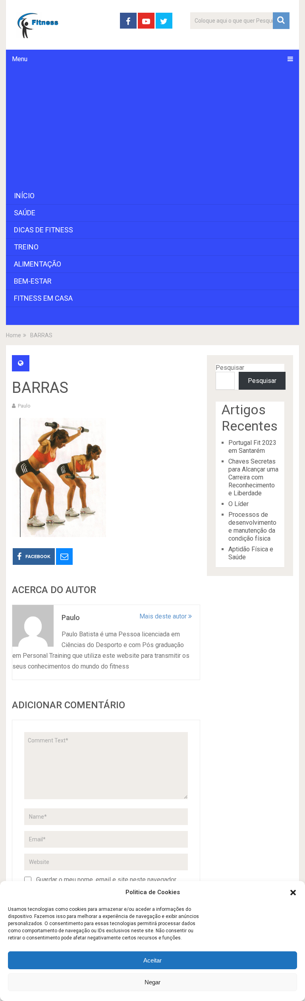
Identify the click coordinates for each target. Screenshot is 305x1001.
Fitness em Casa (43, 298)
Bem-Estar (33, 281)
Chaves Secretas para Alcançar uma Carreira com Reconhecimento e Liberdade (253, 477)
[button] (293, 893)
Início (24, 195)
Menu (19, 59)
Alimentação (37, 264)
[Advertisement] (152, 128)
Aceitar (152, 960)
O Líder (238, 504)
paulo (24, 406)
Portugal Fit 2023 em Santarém (252, 446)
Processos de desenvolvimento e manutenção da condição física (252, 526)
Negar (152, 982)
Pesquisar (230, 367)
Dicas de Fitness (43, 230)
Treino (26, 247)
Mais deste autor (163, 616)
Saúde (24, 213)
